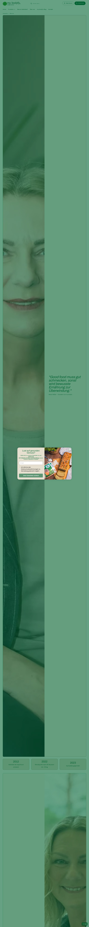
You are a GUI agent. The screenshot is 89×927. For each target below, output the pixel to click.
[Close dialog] (70, 449)
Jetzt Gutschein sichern (31, 475)
